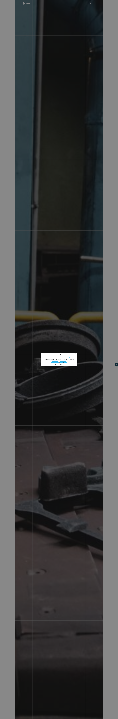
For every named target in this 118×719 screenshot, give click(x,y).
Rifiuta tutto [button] (63, 362)
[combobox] (75, 353)
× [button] (76, 353)
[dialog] (59, 359)
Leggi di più (69, 357)
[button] (59, 364)
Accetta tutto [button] (55, 362)
